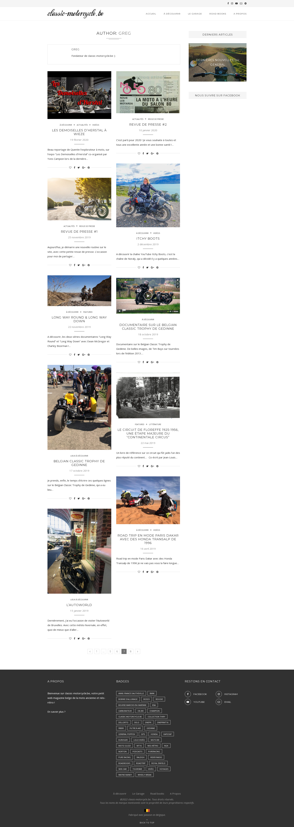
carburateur (125, 711)
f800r (121, 728)
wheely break (144, 774)
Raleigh (140, 757)
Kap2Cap (168, 734)
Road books (217, 13)
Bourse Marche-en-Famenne (132, 705)
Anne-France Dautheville (131, 693)
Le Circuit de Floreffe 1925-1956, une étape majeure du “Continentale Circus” (148, 433)
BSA (154, 705)
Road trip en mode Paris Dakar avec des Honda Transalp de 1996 (148, 539)
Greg (75, 49)
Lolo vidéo (139, 740)
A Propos (240, 13)
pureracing (154, 751)
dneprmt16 (162, 722)
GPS (143, 734)
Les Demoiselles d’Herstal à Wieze (79, 132)
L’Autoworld (79, 605)
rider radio (156, 757)
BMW (152, 693)
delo (136, 722)
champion (155, 711)
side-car (122, 769)
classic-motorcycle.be (130, 716)
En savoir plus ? (56, 711)
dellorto (123, 722)
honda (154, 734)
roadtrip (140, 763)
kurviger (123, 740)
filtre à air (135, 728)
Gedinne (151, 728)
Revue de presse (156, 119)
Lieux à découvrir (79, 456)
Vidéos (95, 125)
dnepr (148, 722)
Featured (88, 312)
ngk (166, 745)
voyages (164, 769)
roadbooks (124, 763)
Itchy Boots (148, 238)
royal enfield (158, 763)
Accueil (151, 13)
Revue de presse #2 (148, 124)
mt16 (139, 745)
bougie (159, 699)
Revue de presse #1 (79, 232)
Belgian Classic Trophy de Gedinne (79, 463)
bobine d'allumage (127, 699)
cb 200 (141, 711)
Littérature (155, 424)
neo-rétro (153, 745)
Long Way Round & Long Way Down (79, 319)
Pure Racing (124, 757)
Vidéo (151, 769)
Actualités (82, 125)
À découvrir (119, 793)
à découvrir (172, 13)
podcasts (137, 751)
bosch (146, 699)
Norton (122, 751)
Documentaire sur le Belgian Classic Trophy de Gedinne (148, 327)
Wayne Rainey (125, 774)
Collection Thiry (156, 716)
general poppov (126, 734)
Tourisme (137, 769)
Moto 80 (155, 740)
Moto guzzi (124, 745)
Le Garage (195, 13)
